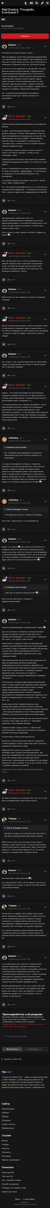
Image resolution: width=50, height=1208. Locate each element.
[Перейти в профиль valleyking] (4, 439)
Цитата (12, 107)
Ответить (25, 36)
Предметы (6, 1152)
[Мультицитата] (3, 106)
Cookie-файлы (29, 1199)
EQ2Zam (5, 1116)
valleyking (13, 438)
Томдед (12, 818)
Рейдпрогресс (8, 1128)
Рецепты (5, 1148)
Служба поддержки (10, 1184)
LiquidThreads (26, 171)
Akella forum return (9, 1192)
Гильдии (5, 1144)
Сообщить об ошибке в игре (14, 1188)
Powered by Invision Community (25, 1204)
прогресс (37, 1085)
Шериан (10, 26)
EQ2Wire (5, 1113)
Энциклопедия (8, 1109)
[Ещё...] (45, 46)
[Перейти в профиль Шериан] (4, 46)
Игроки (5, 1141)
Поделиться (13, 1049)
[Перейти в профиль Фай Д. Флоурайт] (4, 117)
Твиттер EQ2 (7, 1176)
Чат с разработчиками (11, 1180)
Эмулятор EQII (8, 1172)
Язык (17, 1199)
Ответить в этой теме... (16, 1036)
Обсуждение (18, 28)
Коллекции (6, 1156)
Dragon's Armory (8, 1124)
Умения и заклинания (10, 1160)
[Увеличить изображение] (9, 235)
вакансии (5, 1087)
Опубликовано (19, 48)
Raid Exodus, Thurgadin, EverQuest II (18, 11)
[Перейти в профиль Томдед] (4, 820)
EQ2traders (6, 1120)
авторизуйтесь (34, 1019)
